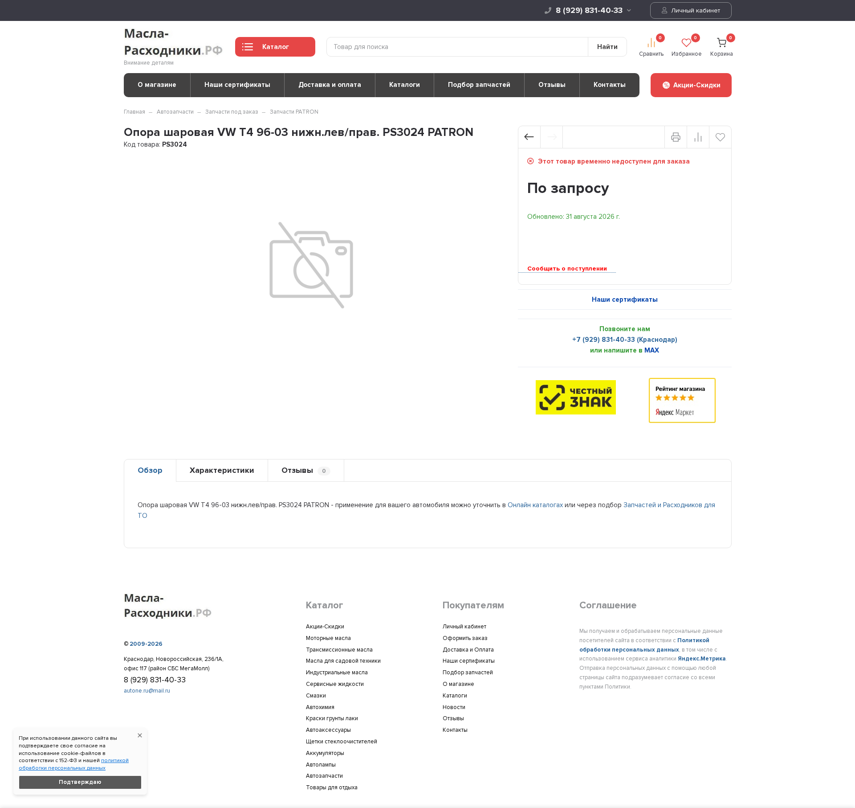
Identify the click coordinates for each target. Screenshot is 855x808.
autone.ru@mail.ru (147, 690)
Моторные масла (328, 638)
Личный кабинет (694, 10)
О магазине (157, 85)
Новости (454, 707)
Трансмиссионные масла (339, 649)
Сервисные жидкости (335, 684)
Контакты (610, 85)
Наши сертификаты (237, 85)
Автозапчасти (175, 111)
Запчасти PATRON (294, 111)
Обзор (150, 470)
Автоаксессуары (328, 730)
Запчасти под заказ (231, 111)
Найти (607, 47)
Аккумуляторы (325, 753)
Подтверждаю (80, 782)
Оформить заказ (465, 638)
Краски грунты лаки (332, 718)
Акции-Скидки (325, 626)
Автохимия (320, 707)
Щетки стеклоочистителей (341, 741)
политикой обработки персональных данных (74, 764)
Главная (134, 111)
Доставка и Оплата (468, 649)
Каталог (275, 47)
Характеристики (222, 470)
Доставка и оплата (329, 85)
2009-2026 (146, 644)
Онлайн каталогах (535, 505)
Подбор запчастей (479, 85)
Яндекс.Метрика (702, 658)
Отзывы (552, 85)
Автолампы (321, 764)
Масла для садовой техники (343, 660)
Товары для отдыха (332, 787)
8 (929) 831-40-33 (589, 10)
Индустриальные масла (337, 672)
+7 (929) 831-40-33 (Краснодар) (624, 340)
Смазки (316, 695)
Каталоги (404, 85)
